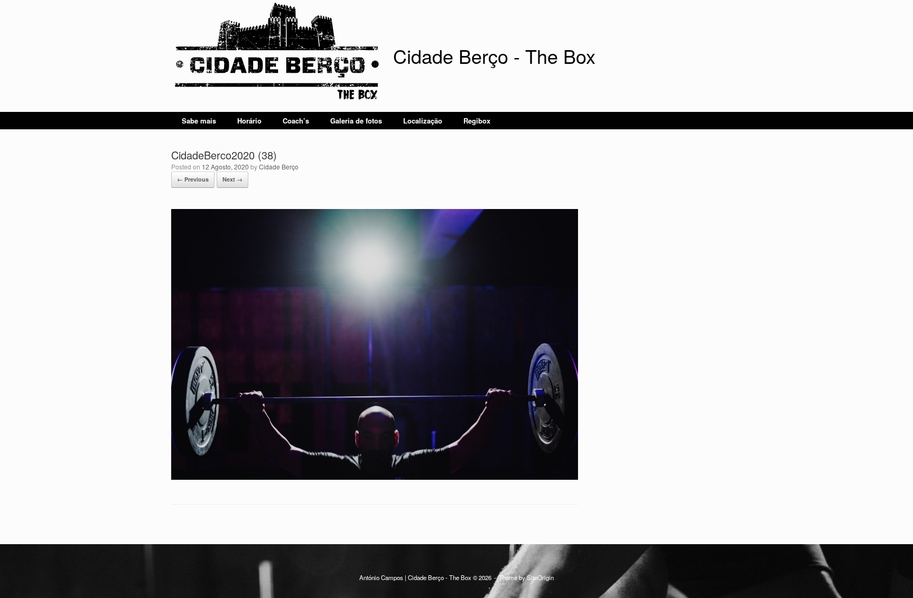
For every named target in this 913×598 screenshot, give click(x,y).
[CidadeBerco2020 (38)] (374, 477)
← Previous (193, 179)
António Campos (381, 577)
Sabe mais (199, 121)
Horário (249, 121)
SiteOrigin (540, 577)
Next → (232, 179)
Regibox (476, 121)
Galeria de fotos (356, 121)
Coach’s (296, 121)
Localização (422, 121)
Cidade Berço (279, 166)
